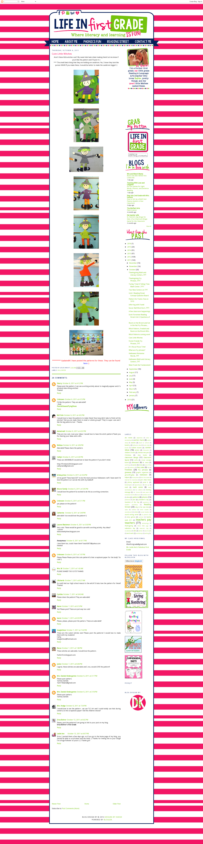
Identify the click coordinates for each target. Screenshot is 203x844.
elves (140, 465)
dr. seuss (146, 462)
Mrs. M (59, 569)
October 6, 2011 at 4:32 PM (74, 415)
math (126, 487)
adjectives (140, 438)
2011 (129, 260)
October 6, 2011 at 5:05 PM (78, 489)
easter (134, 465)
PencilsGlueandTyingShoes (67, 406)
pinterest (127, 499)
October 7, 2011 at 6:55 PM (72, 618)
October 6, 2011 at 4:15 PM (75, 399)
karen (59, 618)
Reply (59, 393)
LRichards (60, 580)
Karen (59, 606)
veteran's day (144, 528)
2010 (129, 400)
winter (140, 531)
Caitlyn (59, 457)
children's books (130, 452)
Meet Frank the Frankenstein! (139, 365)
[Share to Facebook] (83, 368)
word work (130, 533)
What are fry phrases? (137, 350)
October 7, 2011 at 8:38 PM (72, 664)
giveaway (128, 472)
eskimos (132, 467)
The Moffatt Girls (133, 208)
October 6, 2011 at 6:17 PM (76, 541)
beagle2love (61, 630)
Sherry (59, 383)
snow (136, 512)
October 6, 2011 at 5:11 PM (75, 501)
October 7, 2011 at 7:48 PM (72, 648)
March (131, 389)
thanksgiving (129, 526)
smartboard (128, 512)
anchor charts (139, 440)
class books (142, 455)
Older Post (117, 804)
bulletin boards (137, 448)
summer (141, 517)
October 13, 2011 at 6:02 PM (77, 720)
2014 (129, 250)
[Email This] (77, 368)
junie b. (145, 482)
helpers (127, 477)
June (131, 379)
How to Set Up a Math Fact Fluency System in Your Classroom (137, 201)
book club (146, 445)
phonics (145, 497)
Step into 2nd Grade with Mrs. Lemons (138, 196)
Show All (148, 226)
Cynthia (60, 594)
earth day (127, 465)
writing (147, 533)
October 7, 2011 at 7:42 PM (77, 630)
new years (146, 492)
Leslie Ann (60, 734)
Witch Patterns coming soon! (139, 334)
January (132, 396)
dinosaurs (135, 462)
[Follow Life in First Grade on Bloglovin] (134, 562)
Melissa (59, 445)
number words (147, 495)
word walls (148, 531)
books (126, 448)
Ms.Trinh (60, 415)
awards (133, 443)
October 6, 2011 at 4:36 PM (73, 445)
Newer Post (56, 804)
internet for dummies (131, 480)
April (131, 386)
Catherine (61, 513)
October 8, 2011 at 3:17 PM (87, 676)
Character (146, 450)
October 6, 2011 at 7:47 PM (75, 555)
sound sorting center (132, 514)
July (130, 376)
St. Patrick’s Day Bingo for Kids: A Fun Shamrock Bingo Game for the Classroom (137, 219)
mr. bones (137, 492)
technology (145, 523)
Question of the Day (132, 502)
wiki (135, 531)
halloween (62, 370)
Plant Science (132, 210)
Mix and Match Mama (135, 174)
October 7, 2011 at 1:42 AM (73, 569)
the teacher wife (133, 215)
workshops (139, 533)
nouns (138, 495)
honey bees (135, 477)
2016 (129, 244)
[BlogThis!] (79, 368)
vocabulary (128, 531)
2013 (129, 254)
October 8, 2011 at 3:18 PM (87, 692)
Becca (59, 648)
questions (146, 502)
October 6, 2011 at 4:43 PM (73, 457)
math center (138, 487)
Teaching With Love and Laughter (136, 184)
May (131, 382)
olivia (128, 497)
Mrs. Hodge (61, 706)
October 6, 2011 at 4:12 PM (73, 383)
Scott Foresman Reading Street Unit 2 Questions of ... (139, 317)
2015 (129, 247)
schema (134, 509)
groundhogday (129, 475)
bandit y (127, 445)
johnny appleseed (133, 482)
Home (86, 804)
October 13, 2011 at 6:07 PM (78, 734)
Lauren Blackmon (63, 525)
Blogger (108, 820)
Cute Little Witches (136, 338)
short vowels (144, 509)
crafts (136, 460)
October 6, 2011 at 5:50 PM (81, 525)
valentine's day (130, 528)
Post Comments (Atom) (70, 808)
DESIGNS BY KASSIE (113, 817)
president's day (144, 499)
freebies (128, 470)
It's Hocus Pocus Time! (137, 347)
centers (137, 450)
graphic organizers (142, 472)
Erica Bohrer (61, 720)
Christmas (128, 455)
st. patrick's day (146, 514)
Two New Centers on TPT (138, 290)
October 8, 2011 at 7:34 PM (76, 706)
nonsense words (130, 495)
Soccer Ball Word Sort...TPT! (139, 308)
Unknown (60, 399)
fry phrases (143, 470)
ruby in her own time (142, 507)
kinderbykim (128, 485)
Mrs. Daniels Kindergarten (66, 676)
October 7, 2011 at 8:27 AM (75, 580)
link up (147, 485)
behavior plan (137, 445)
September (133, 369)
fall (148, 467)
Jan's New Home (145, 480)
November (133, 266)
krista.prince (61, 475)
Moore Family (62, 489)
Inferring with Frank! (136, 305)
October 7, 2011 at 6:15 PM (72, 606)
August (132, 372)
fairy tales (140, 467)
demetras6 (61, 431)
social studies (145, 512)
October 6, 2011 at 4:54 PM (77, 475)
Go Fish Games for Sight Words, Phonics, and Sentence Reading (138, 188)
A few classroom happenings (139, 311)
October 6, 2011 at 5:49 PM (75, 513)
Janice (59, 664)
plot (134, 499)
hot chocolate (145, 477)
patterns (136, 497)
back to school (144, 443)
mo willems (139, 490)
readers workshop (131, 504)
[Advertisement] (68, 787)
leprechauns (138, 485)
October (132, 270)
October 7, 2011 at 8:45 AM (73, 594)
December (133, 263)
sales (126, 509)
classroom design (131, 457)
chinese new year (143, 452)
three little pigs (143, 526)
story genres (131, 517)
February (132, 392)
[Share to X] (81, 368)
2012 (129, 257)
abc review (128, 438)
